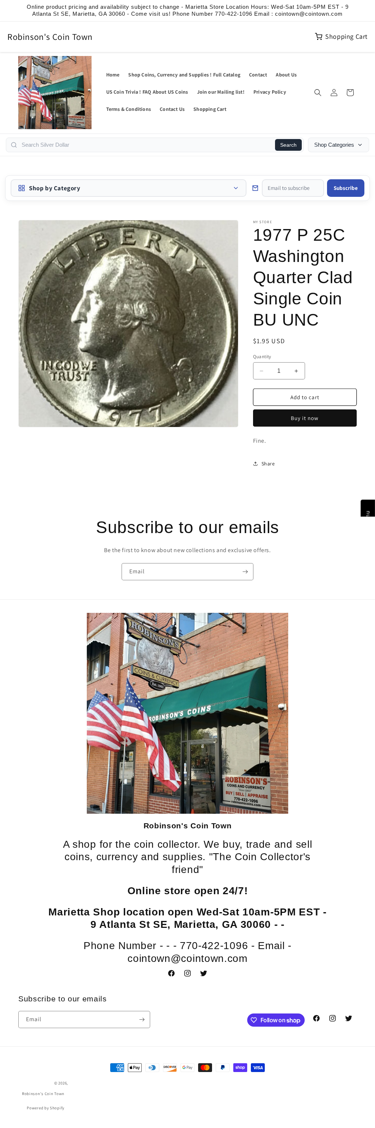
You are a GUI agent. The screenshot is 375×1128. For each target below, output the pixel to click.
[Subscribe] (245, 571)
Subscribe (346, 187)
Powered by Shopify (45, 1107)
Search (288, 145)
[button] (318, 93)
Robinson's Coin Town (50, 36)
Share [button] (268, 463)
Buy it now (305, 418)
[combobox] (146, 145)
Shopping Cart (346, 36)
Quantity (262, 356)
